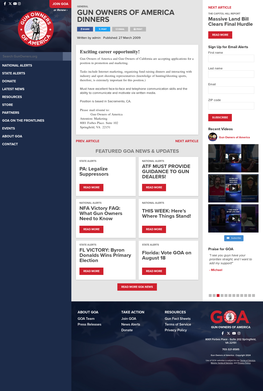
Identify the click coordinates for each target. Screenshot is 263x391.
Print (139, 29)
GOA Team (86, 319)
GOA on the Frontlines (23, 121)
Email (121, 29)
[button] (210, 295)
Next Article (186, 141)
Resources (12, 97)
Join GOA (60, 4)
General (82, 6)
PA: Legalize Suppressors (94, 171)
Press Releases (89, 324)
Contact (10, 144)
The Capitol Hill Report (224, 13)
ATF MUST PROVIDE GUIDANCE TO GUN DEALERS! (166, 171)
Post (104, 29)
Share (85, 29)
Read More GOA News (137, 287)
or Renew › (60, 10)
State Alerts (13, 73)
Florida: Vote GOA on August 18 (166, 255)
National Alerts (17, 65)
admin (97, 38)
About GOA (12, 136)
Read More (91, 187)
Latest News (13, 89)
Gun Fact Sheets (178, 319)
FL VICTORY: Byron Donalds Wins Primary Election (105, 255)
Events (8, 128)
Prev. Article (87, 141)
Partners (10, 113)
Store (7, 105)
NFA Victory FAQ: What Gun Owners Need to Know (100, 213)
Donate (9, 81)
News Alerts (130, 324)
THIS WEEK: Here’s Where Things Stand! (166, 213)
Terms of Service (178, 324)
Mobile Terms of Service (222, 363)
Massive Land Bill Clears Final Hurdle (230, 21)
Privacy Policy (176, 330)
